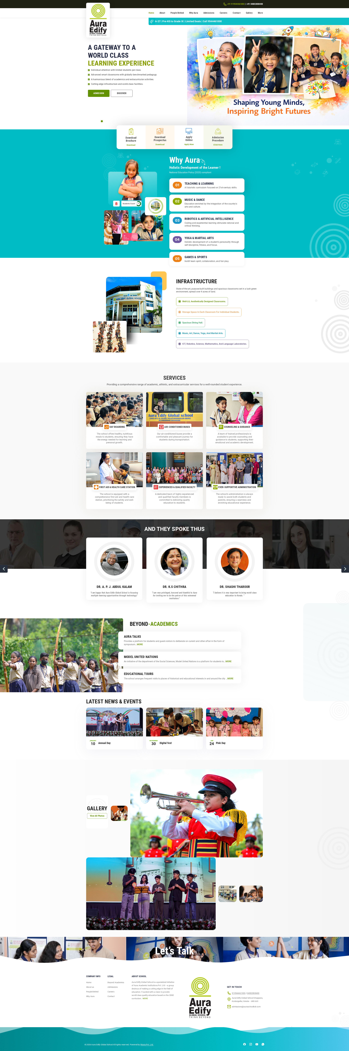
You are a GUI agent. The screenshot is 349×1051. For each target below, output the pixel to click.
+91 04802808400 (255, 4)
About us (90, 987)
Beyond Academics (116, 982)
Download (131, 145)
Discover (121, 93)
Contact (236, 13)
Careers (223, 13)
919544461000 (238, 993)
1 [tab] (102, 121)
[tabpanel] (174, 71)
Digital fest (166, 743)
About (162, 13)
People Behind (177, 13)
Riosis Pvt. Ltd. (147, 1045)
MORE (145, 998)
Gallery (249, 13)
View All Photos (97, 816)
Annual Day (104, 743)
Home (151, 13)
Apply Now (189, 144)
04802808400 (253, 993)
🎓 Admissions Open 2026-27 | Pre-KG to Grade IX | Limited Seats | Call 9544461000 (248, 21)
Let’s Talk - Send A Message (173, 958)
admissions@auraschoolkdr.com (246, 1007)
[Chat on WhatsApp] (262, 1045)
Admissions (208, 13)
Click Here (217, 145)
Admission (98, 93)
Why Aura (193, 13)
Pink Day (220, 743)
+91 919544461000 (236, 4)
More (260, 13)
